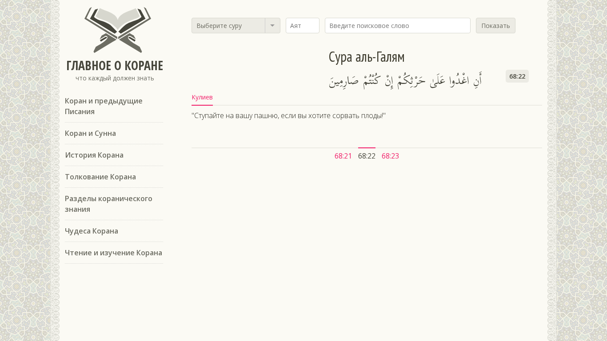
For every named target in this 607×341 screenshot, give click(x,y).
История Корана (94, 155)
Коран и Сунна (90, 133)
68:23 (390, 156)
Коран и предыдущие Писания (104, 106)
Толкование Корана (100, 177)
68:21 (343, 156)
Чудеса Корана (91, 231)
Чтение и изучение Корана (113, 253)
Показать (495, 25)
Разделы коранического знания (108, 204)
